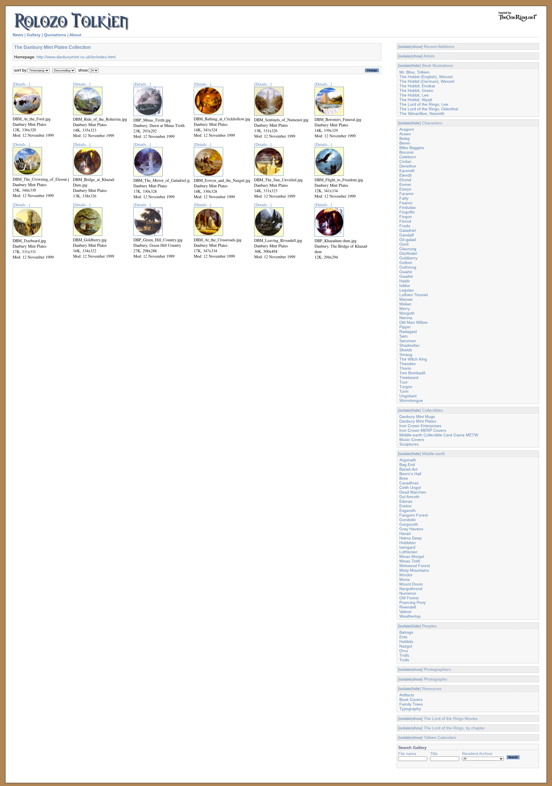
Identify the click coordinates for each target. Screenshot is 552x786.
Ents (403, 637)
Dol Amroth (409, 496)
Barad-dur (408, 469)
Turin (404, 391)
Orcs (403, 650)
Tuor (403, 382)
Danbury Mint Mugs (417, 416)
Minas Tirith (409, 561)
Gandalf (406, 235)
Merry (404, 308)
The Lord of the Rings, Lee (423, 104)
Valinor (405, 611)
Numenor (407, 593)
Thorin (405, 368)
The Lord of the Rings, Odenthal (428, 109)
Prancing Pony (412, 602)
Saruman (407, 340)
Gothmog (407, 267)
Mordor (406, 575)
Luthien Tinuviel (413, 294)
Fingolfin (407, 212)
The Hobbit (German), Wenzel (426, 81)
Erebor (405, 506)
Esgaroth (407, 510)
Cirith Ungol (410, 487)
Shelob (405, 350)
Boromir (406, 152)
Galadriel (407, 230)
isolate (405, 46)
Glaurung (407, 248)
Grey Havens (411, 529)
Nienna (405, 317)
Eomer (405, 184)
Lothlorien (408, 552)
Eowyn (405, 189)
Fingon (405, 216)
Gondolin (407, 519)
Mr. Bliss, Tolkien (414, 72)
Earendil (406, 170)
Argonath (407, 460)
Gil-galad (407, 239)
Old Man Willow (413, 322)
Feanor (406, 203)
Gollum (405, 262)
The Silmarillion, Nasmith (421, 113)
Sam (403, 336)
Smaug (405, 354)
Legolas (406, 290)
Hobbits (406, 641)
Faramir (406, 193)
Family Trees (411, 704)
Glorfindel (408, 253)
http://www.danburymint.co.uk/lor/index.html (76, 57)
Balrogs (406, 632)
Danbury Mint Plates (417, 421)
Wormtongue (411, 400)
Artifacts (406, 695)
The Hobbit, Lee (414, 95)
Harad (405, 533)
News (18, 34)
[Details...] (21, 84)
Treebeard (408, 377)
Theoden (407, 363)
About (75, 34)
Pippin (405, 327)
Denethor (407, 166)
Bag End (407, 464)
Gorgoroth (408, 524)
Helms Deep (410, 538)
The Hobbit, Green (416, 90)
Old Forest (409, 598)
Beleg (404, 138)
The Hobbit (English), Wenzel (426, 76)
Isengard (407, 547)
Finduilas (407, 207)
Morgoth (407, 313)
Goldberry (408, 258)
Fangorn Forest (413, 515)
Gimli (404, 244)
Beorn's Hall (410, 473)
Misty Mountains (414, 570)
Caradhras (409, 483)
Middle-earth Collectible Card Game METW (438, 435)
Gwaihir (406, 276)
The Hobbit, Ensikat (417, 86)
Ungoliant (408, 396)
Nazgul (405, 646)
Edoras (405, 501)
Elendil (405, 175)
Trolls (404, 655)
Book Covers (411, 699)
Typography (410, 708)
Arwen (405, 134)
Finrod (405, 221)
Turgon (405, 386)
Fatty (404, 198)
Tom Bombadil (412, 373)
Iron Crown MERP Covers (422, 430)
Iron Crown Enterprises (420, 425)
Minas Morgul (411, 556)
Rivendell (407, 607)
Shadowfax (409, 345)
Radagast (408, 331)
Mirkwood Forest (414, 565)
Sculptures (409, 444)
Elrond (405, 180)
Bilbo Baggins (411, 147)
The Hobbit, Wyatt (415, 99)
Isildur (404, 285)
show (416, 46)
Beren (404, 143)
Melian (405, 304)
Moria (404, 579)
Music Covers (411, 439)
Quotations (55, 34)
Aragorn (406, 129)
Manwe (406, 299)
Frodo (404, 226)
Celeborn (407, 157)
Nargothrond (410, 588)
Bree (403, 478)
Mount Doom (411, 584)
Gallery (34, 34)
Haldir (404, 281)
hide (416, 65)
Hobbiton (407, 542)
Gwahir (405, 271)
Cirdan (405, 161)
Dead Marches (412, 492)
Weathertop (410, 616)
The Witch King (413, 359)
